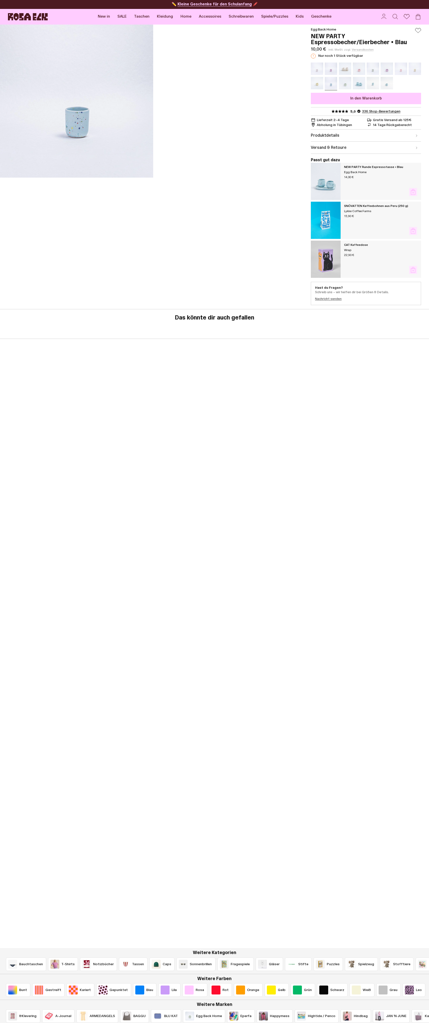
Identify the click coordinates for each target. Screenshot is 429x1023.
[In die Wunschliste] (418, 33)
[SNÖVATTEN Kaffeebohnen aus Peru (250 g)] (326, 220)
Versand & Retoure (328, 148)
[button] (141, 16)
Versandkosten (363, 49)
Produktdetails (325, 135)
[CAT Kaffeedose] (326, 259)
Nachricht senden (328, 298)
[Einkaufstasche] (418, 16)
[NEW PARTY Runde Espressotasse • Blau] (326, 181)
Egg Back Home (323, 29)
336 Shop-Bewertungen (381, 111)
